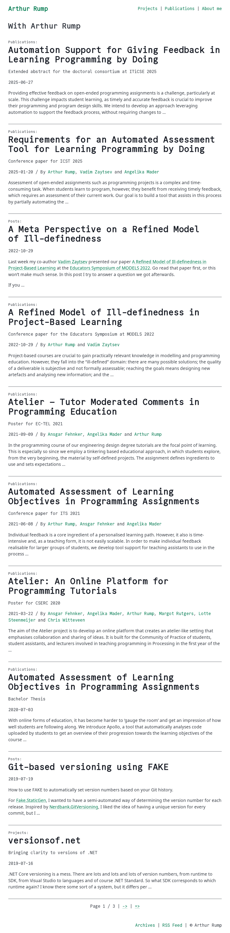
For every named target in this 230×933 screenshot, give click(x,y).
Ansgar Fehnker (65, 434)
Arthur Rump (28, 8)
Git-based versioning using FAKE (88, 767)
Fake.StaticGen (31, 800)
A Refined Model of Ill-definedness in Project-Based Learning (103, 317)
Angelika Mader (141, 172)
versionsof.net (44, 840)
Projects (147, 8)
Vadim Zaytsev (96, 172)
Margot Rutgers (176, 613)
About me (212, 8)
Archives (145, 925)
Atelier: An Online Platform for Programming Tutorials (88, 586)
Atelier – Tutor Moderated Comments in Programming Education (103, 406)
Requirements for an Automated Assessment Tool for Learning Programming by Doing (111, 144)
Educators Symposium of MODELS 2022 (110, 268)
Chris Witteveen (66, 620)
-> (124, 906)
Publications (180, 8)
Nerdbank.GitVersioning (73, 807)
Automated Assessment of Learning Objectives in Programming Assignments (103, 496)
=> (137, 906)
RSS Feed (172, 925)
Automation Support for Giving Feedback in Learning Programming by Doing (114, 54)
